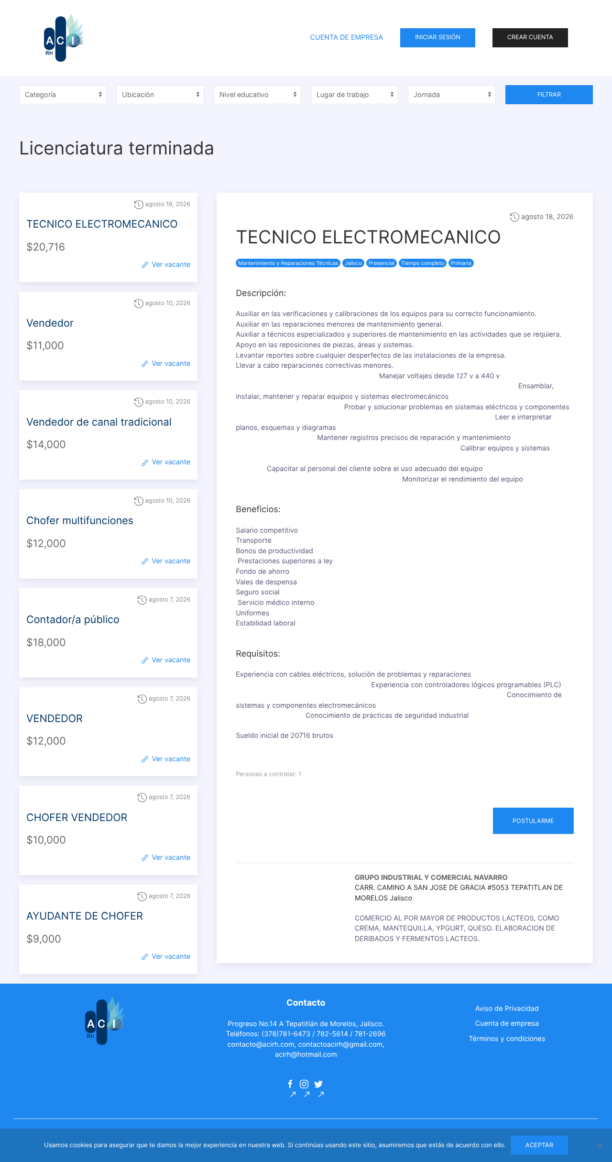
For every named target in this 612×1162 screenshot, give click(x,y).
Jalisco (353, 263)
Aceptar (539, 1145)
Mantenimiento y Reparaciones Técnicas (288, 263)
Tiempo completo (422, 263)
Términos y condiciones (507, 1039)
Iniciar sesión (437, 37)
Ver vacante (170, 265)
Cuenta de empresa (507, 1023)
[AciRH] (63, 38)
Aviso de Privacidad (507, 1009)
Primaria (461, 263)
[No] (600, 1145)
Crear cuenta (530, 37)
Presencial (381, 263)
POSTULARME (533, 820)
